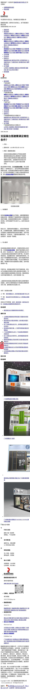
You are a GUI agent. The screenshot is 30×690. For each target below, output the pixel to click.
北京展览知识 (24, 60)
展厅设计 (6, 47)
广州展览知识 (14, 62)
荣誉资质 (22, 68)
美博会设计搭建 (17, 639)
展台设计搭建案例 (9, 622)
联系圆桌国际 (22, 610)
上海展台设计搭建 (19, 627)
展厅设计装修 (16, 618)
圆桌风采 (22, 127)
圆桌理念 (11, 68)
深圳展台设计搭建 (16, 629)
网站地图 (6, 9)
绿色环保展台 (14, 620)
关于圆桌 (6, 66)
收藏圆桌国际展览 (9, 7)
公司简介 (6, 68)
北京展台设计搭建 (9, 627)
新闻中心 (6, 58)
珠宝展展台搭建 (11, 641)
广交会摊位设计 (8, 639)
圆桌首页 (6, 29)
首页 (13, 302)
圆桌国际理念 (16, 608)
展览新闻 (18, 302)
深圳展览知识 (22, 62)
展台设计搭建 (9, 85)
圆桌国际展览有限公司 (20, 2)
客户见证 (9, 70)
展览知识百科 (16, 60)
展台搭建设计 (9, 33)
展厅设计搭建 (9, 49)
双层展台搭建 (9, 174)
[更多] (7, 359)
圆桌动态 (17, 68)
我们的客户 (15, 70)
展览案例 (6, 31)
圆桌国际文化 (24, 608)
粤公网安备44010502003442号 (16, 686)
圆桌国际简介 (8, 608)
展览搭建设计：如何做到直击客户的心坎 (17, 294)
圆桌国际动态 (8, 60)
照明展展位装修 (20, 641)
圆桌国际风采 (14, 610)
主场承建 (6, 54)
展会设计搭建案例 (9, 633)
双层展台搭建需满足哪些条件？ (12, 304)
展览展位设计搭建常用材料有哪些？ (14, 310)
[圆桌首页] (4, 78)
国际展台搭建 (8, 39)
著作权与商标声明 (20, 688)
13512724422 (14, 583)
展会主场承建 (24, 618)
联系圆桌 (6, 71)
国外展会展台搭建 (12, 631)
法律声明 (11, 688)
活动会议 (6, 56)
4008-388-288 (7, 583)
